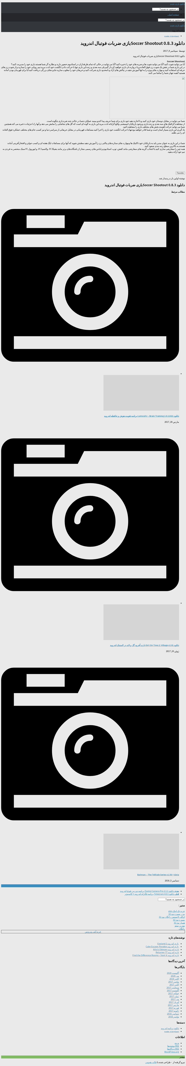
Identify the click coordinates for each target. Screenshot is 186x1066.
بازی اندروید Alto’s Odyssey (166, 949)
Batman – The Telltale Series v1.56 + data (158, 874)
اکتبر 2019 (174, 978)
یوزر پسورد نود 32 (176, 914)
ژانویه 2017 (174, 1010)
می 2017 (175, 999)
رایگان (182, 928)
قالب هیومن (151, 1062)
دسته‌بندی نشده (171, 35)
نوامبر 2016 (173, 1016)
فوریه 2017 (174, 1007)
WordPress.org (171, 1051)
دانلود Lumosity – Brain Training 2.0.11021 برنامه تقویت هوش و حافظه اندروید (141, 415)
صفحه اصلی (173, 14)
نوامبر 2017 (173, 981)
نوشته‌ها (173, 1045)
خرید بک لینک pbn (176, 911)
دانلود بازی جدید (177, 3)
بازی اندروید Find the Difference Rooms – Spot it (155, 955)
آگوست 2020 (173, 973)
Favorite (180, 173)
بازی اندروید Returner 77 (167, 952)
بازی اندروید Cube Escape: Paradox (162, 946)
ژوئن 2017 (174, 996)
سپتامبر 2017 (173, 987)
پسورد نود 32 (179, 919)
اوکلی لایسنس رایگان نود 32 (172, 916)
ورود (177, 1043)
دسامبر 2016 (173, 1013)
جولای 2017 (173, 993)
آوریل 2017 (174, 1002)
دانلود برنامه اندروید (170, 1028)
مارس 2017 (173, 1005)
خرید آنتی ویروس (93, 931)
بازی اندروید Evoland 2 (168, 943)
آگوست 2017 (173, 990)
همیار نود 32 (179, 922)
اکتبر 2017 (174, 984)
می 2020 (175, 975)
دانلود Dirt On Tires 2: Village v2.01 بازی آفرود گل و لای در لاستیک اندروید (144, 645)
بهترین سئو (180, 925)
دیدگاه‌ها (173, 1048)
